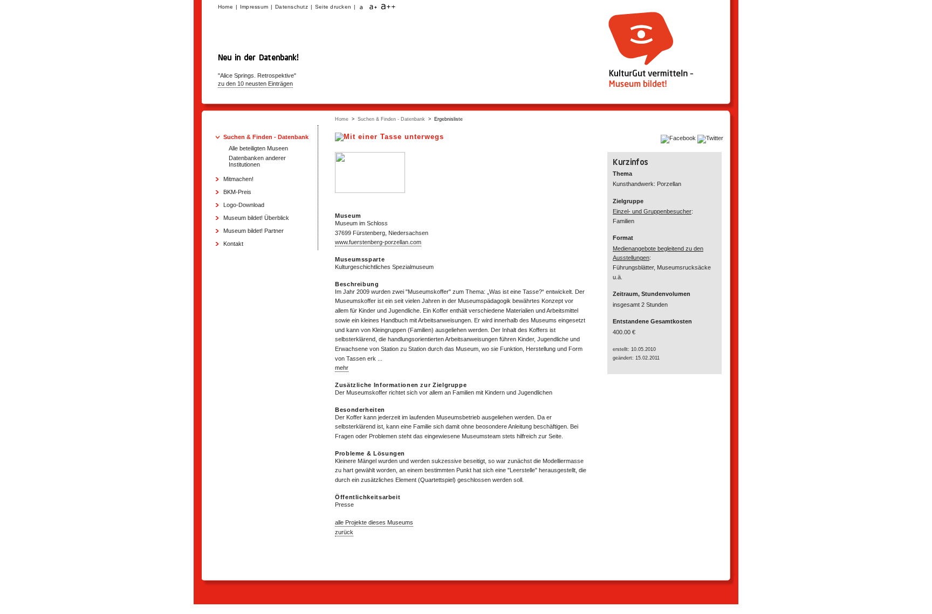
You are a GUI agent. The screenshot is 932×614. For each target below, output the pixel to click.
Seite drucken (333, 7)
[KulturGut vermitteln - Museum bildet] (649, 88)
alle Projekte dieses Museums (374, 522)
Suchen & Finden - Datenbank (391, 119)
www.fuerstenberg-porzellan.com (378, 242)
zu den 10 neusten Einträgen (255, 83)
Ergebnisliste (448, 119)
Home (341, 119)
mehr (341, 367)
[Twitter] (710, 138)
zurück (344, 532)
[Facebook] (679, 138)
